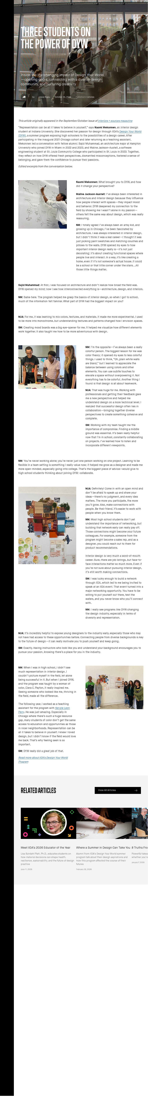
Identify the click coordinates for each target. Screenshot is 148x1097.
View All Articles (107, 790)
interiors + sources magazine (115, 121)
